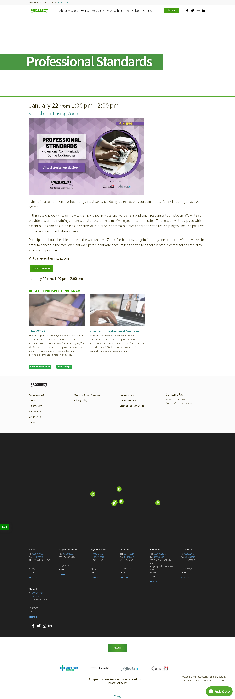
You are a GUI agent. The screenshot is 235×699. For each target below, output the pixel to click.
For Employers (127, 394)
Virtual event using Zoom (54, 113)
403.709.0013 (129, 557)
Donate (171, 10)
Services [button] (96, 10)
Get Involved (132, 10)
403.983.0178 (189, 557)
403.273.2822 (98, 554)
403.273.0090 (98, 557)
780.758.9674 (159, 557)
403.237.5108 (68, 554)
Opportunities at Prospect (87, 394)
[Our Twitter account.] (192, 10)
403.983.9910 (189, 554)
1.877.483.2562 (160, 554)
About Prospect (68, 10)
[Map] (117, 494)
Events (84, 10)
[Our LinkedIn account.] (203, 10)
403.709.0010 (128, 554)
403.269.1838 (37, 593)
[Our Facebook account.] (187, 10)
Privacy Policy (81, 400)
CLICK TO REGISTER (41, 268)
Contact (147, 10)
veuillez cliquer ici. (64, 2)
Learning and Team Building (133, 405)
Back (4, 527)
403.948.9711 (37, 554)
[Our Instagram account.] (198, 10)
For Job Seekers (128, 400)
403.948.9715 (38, 557)
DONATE (117, 648)
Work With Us (114, 10)
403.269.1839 (38, 596)
